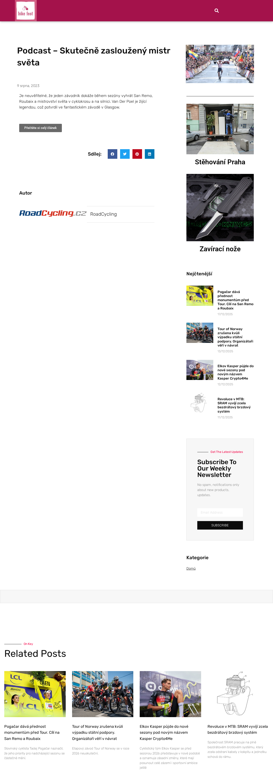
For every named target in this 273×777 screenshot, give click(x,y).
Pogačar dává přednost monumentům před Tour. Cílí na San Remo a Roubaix (235, 300)
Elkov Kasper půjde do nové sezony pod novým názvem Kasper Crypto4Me (236, 372)
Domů (191, 568)
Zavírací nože (220, 249)
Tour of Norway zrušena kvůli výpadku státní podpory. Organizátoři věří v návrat (235, 337)
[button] (217, 10)
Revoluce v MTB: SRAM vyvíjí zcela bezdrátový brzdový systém (234, 405)
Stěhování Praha (220, 162)
